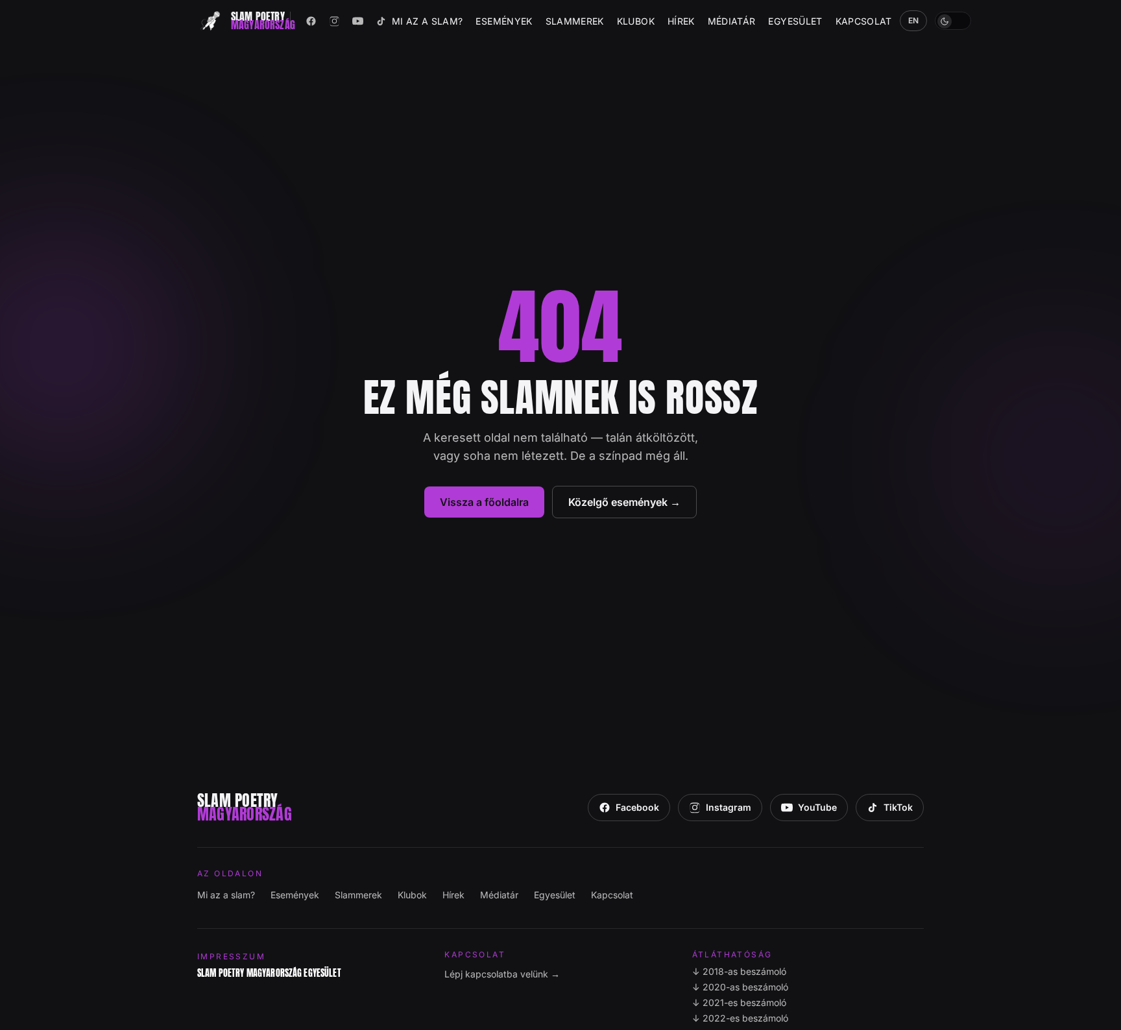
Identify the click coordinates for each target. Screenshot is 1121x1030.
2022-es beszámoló (740, 1018)
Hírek (681, 21)
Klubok (636, 21)
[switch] (953, 21)
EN (913, 20)
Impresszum (231, 956)
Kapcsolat (864, 21)
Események (504, 21)
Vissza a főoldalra (484, 502)
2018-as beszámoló (739, 971)
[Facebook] (311, 20)
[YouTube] (358, 20)
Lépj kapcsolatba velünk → (502, 973)
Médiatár (732, 21)
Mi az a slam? (427, 21)
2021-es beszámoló (739, 1002)
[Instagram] (334, 20)
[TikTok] (381, 20)
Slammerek (575, 21)
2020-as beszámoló (740, 986)
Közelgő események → (624, 502)
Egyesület (795, 21)
